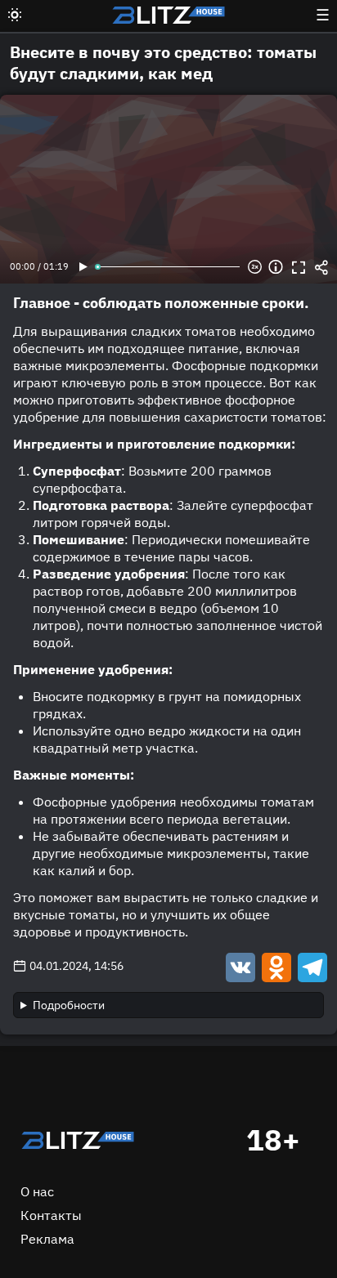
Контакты (51, 1215)
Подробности (69, 1005)
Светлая (14, 14)
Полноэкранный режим (298, 267)
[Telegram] (310, 966)
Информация (275, 267)
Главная (77, 1140)
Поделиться (321, 267)
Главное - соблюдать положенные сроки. (161, 302)
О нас (37, 1191)
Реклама (47, 1239)
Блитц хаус (168, 15)
